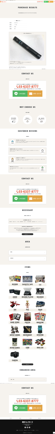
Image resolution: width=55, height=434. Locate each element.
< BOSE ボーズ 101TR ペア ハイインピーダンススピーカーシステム (6, 383)
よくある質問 (30, 418)
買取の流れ (11, 418)
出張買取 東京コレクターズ (25, 432)
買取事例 (20, 418)
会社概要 (17, 430)
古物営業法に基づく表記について (27, 424)
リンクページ (37, 430)
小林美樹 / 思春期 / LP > (53, 383)
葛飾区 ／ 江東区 (12, 379)
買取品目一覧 (39, 418)
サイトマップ (28, 430)
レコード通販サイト (33, 430)
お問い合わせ (25, 430)
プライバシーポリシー (21, 430)
